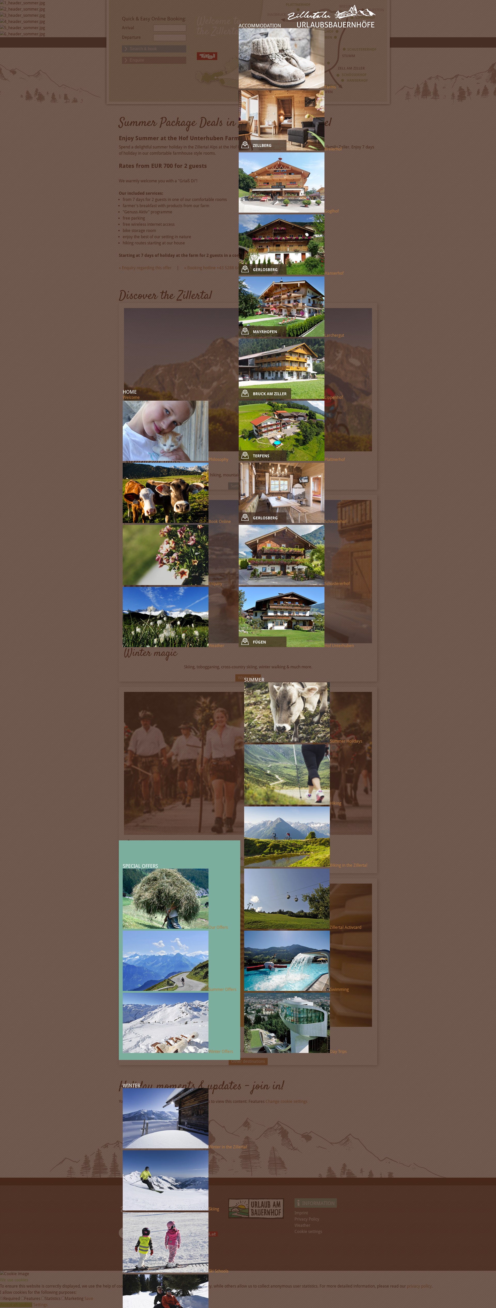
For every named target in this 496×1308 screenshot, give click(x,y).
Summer (254, 679)
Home (130, 392)
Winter (131, 1085)
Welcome (131, 397)
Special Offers (140, 866)
